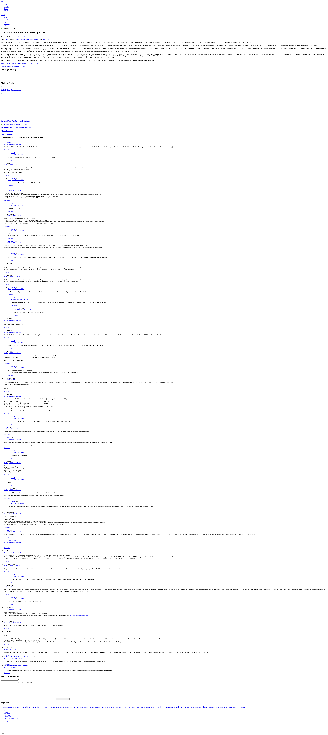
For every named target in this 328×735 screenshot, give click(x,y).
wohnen (242, 707)
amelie (25, 707)
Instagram (16, 66)
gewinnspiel (97, 707)
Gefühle (6, 9)
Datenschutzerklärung (36, 699)
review (193, 707)
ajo (8, 188)
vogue (234, 707)
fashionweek (81, 707)
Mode (5, 4)
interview (111, 707)
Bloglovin (10, 66)
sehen (200, 707)
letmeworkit (142, 707)
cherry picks (60, 707)
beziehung (54, 707)
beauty (41, 707)
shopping (206, 707)
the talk (226, 707)
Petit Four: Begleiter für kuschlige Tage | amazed (18, 656)
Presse (6, 719)
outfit (177, 707)
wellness (237, 707)
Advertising (7, 713)
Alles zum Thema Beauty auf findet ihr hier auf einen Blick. (19, 63)
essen (75, 707)
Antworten (7, 150)
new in (173, 707)
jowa (121, 707)
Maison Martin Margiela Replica (29, 39)
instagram (107, 707)
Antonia (14, 36)
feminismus (91, 707)
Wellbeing (7, 10)
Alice (8, 437)
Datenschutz (7, 716)
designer (71, 707)
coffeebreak (67, 707)
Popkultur (6, 7)
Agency (6, 712)
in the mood (117, 707)
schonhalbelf (10, 241)
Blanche (17, 39)
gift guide (102, 707)
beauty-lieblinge (47, 707)
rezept (196, 707)
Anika (9, 142)
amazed (3, 1)
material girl (152, 707)
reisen (188, 707)
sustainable (221, 707)
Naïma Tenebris (11, 540)
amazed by (19, 707)
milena (160, 707)
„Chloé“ (6, 39)
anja (30, 707)
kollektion (126, 707)
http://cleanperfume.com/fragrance (79, 615)
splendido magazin (215, 707)
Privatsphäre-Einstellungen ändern (13, 718)
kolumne (132, 707)
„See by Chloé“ (47, 39)
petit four (183, 707)
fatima (86, 707)
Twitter (23, 66)
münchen (168, 707)
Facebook (3, 66)
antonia (35, 707)
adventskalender (12, 707)
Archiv (6, 721)
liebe (147, 707)
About (6, 710)
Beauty (6, 6)
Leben (6, 12)
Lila (8, 427)
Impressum (7, 715)
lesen (138, 707)
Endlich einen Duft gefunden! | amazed (15, 665)
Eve (8, 530)
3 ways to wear (4, 707)
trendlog (230, 707)
